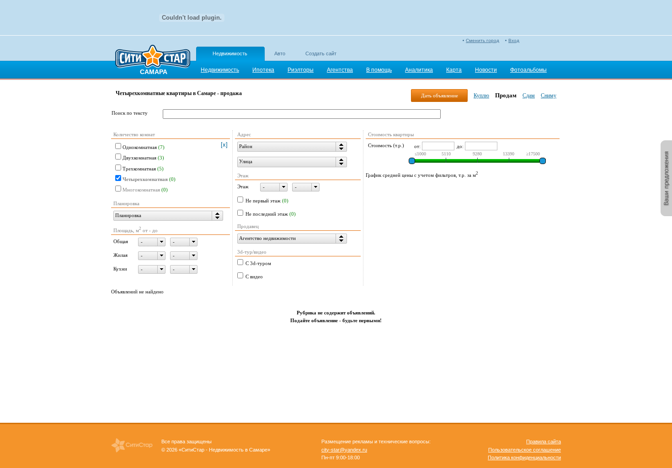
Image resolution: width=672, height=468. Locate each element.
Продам (506, 95)
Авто (279, 53)
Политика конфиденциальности (524, 457)
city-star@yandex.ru (344, 449)
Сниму (548, 95)
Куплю (481, 95)
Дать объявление (439, 95)
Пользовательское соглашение (524, 449)
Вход (513, 40)
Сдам (529, 95)
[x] (224, 144)
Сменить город (482, 40)
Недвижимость (230, 53)
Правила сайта (543, 441)
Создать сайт (320, 53)
